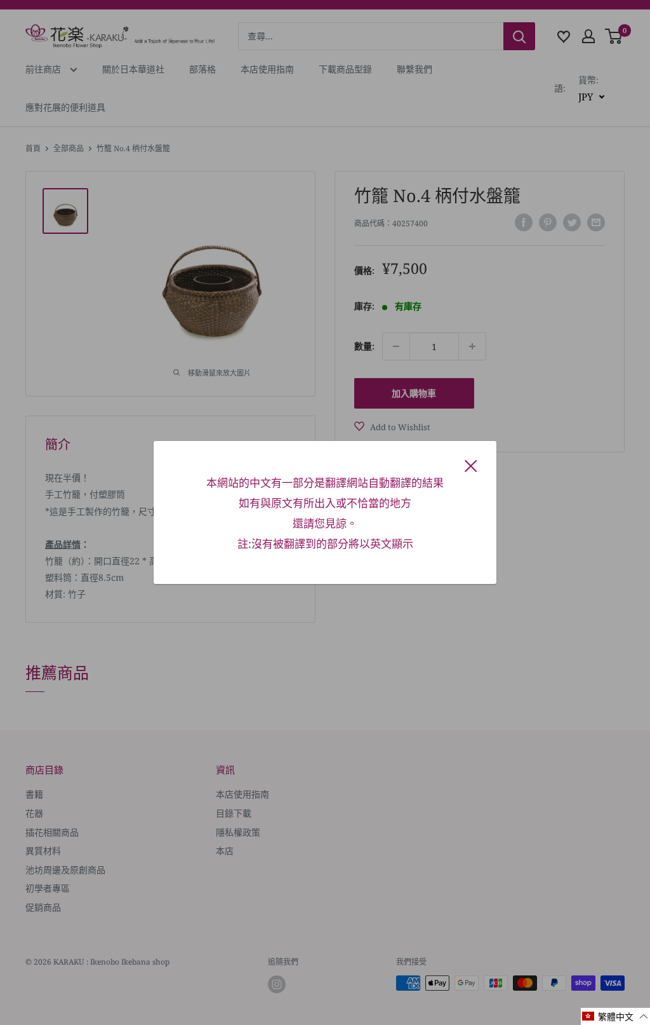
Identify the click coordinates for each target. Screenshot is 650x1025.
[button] (615, 1016)
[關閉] (471, 464)
